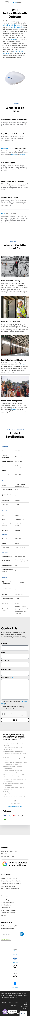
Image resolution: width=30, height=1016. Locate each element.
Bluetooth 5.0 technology (16, 27)
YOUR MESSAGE (6, 678)
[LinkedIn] (14, 815)
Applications (5, 874)
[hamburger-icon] (6, 2)
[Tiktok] (22, 815)
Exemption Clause (24, 1007)
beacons (14, 154)
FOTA (3, 214)
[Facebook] (5, 815)
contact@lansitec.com (15, 806)
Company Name (6, 669)
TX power (24, 560)
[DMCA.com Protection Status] (6, 940)
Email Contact (15, 804)
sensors (13, 39)
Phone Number (5, 661)
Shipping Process (24, 1003)
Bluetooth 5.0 (6, 148)
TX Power (9, 561)
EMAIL (3, 652)
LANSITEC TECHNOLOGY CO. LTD (15, 1013)
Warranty (13, 1005)
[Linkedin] (9, 815)
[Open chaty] (4, 1011)
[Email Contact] (15, 801)
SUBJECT (4, 644)
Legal (4, 1003)
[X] (18, 815)
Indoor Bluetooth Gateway (11, 25)
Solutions (4, 847)
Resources (5, 896)
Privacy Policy (13, 1003)
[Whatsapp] (5, 819)
